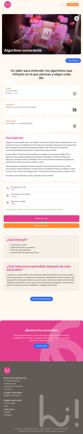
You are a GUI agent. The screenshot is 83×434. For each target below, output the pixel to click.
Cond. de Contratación (61, 428)
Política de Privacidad (30, 428)
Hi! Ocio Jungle (9, 403)
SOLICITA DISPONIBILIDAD (42, 299)
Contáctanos (73, 4)
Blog (6, 406)
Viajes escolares (10, 384)
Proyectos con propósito (13, 386)
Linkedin (7, 412)
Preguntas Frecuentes (12, 395)
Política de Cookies (45, 428)
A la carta (8, 389)
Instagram (8, 415)
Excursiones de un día (12, 381)
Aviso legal (18, 428)
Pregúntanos (73, 60)
